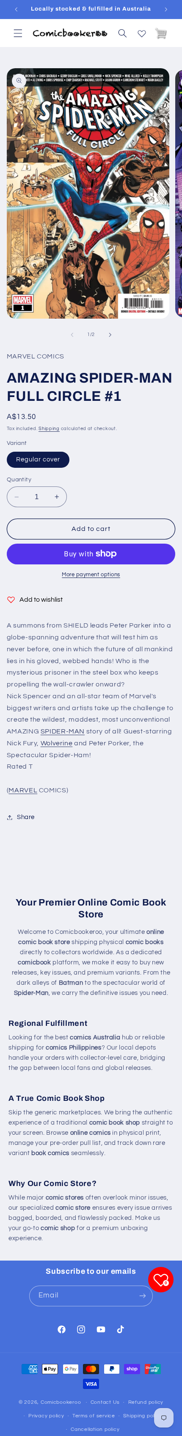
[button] (18, 33)
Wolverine (57, 743)
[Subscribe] (142, 1296)
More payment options (91, 575)
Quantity (19, 480)
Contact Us (105, 1402)
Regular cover (38, 459)
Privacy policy (46, 1416)
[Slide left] (72, 334)
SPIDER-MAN (63, 731)
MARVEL (22, 790)
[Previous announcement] (16, 9)
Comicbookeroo (61, 1402)
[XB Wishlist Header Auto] (141, 31)
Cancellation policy (95, 1429)
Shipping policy (142, 1416)
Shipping (49, 428)
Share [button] (26, 817)
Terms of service (93, 1416)
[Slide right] (110, 334)
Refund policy (146, 1402)
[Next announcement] (166, 9)
